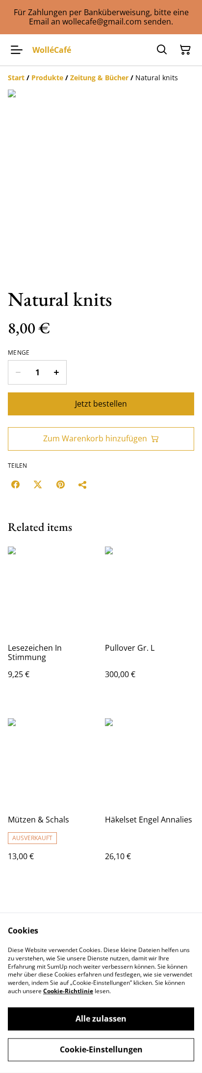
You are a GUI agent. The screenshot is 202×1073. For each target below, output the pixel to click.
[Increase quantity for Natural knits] (57, 372)
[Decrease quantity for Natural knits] (18, 372)
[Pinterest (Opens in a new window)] (60, 484)
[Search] (162, 50)
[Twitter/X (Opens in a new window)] (37, 484)
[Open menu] (16, 50)
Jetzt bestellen (101, 403)
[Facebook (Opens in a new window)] (15, 484)
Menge (19, 352)
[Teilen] (83, 484)
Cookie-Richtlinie (68, 991)
